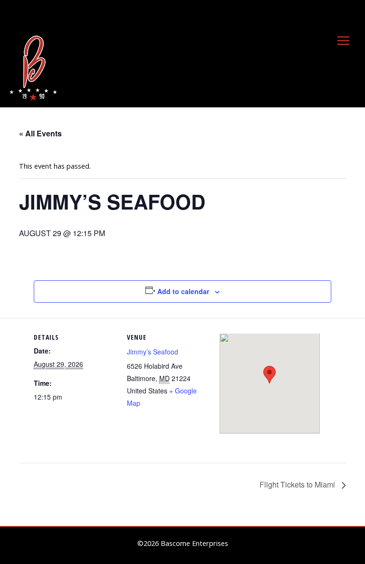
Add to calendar (183, 291)
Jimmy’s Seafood (152, 351)
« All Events (40, 133)
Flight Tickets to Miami (298, 484)
